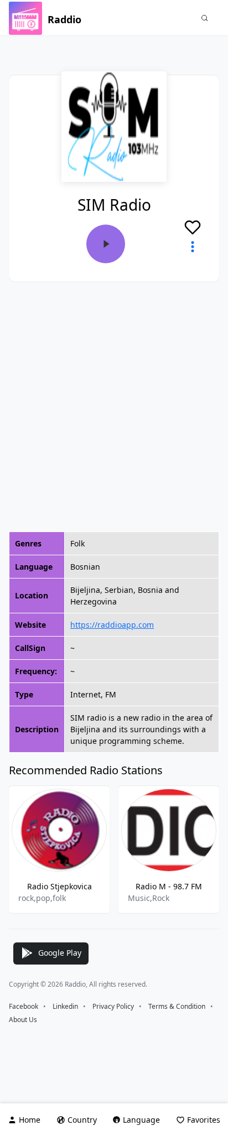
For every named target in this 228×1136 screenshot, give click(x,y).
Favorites (203, 1119)
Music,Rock (148, 898)
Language (141, 1119)
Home (29, 1119)
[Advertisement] (114, 406)
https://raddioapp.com (112, 624)
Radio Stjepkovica (59, 886)
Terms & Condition (176, 1006)
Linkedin (65, 1006)
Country (82, 1119)
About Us (23, 1019)
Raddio (64, 19)
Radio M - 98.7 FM (169, 886)
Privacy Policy (113, 1006)
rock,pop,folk (42, 898)
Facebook (23, 1006)
